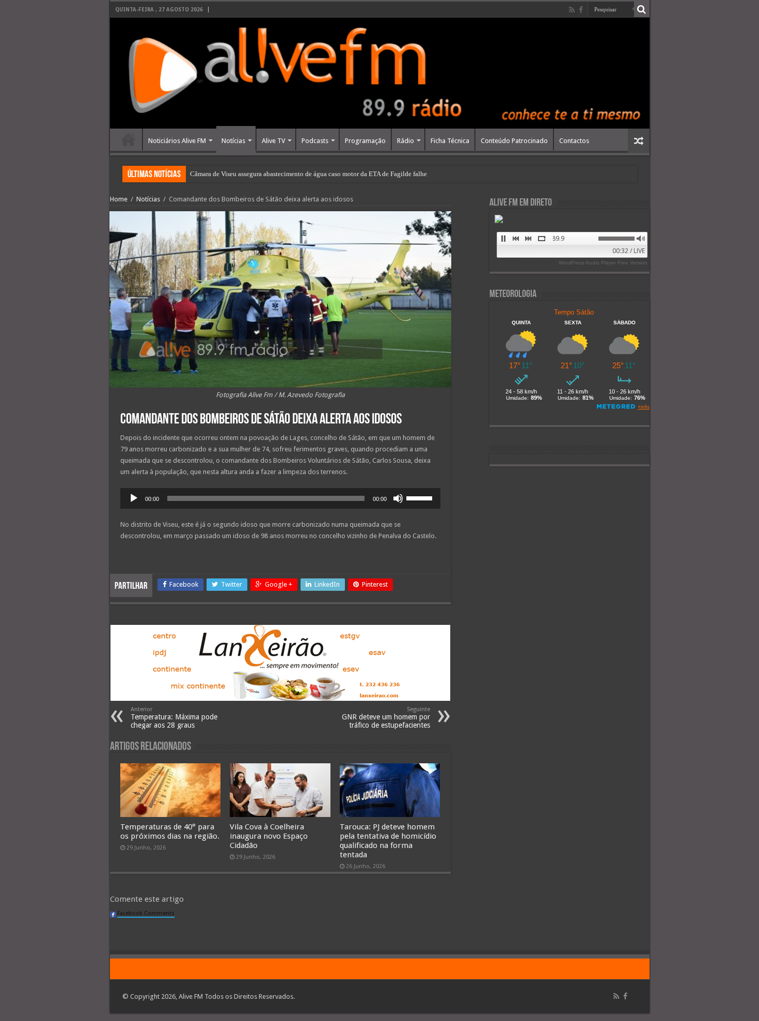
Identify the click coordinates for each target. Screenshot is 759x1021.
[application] (280, 498)
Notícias (233, 141)
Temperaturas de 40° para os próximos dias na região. (169, 831)
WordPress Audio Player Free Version (603, 262)
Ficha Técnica (450, 141)
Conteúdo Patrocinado (514, 141)
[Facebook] (581, 10)
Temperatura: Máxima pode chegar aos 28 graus (174, 717)
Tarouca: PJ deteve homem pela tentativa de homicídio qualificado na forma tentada (388, 840)
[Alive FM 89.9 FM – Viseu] (380, 73)
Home (128, 139)
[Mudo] (398, 498)
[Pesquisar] (642, 9)
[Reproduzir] (134, 498)
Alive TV (273, 141)
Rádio (405, 141)
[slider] (420, 497)
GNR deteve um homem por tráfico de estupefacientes (386, 717)
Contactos (574, 141)
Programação (365, 141)
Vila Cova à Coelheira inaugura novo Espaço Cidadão (269, 836)
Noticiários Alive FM (177, 141)
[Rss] (572, 10)
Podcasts (315, 141)
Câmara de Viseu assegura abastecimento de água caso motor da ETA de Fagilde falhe (308, 174)
